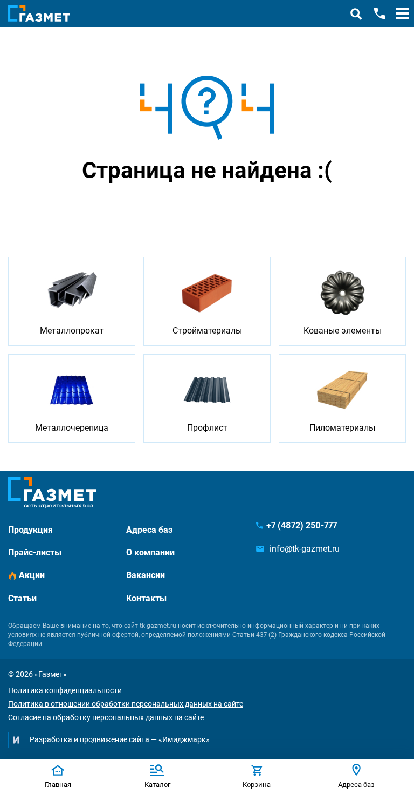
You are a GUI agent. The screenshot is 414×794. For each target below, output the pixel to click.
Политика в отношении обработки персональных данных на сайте (125, 704)
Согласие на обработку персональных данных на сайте (106, 717)
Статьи (22, 598)
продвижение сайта (114, 739)
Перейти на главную (173, 210)
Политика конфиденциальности (65, 690)
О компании (150, 552)
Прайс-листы (34, 552)
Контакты (146, 598)
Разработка (52, 739)
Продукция (30, 530)
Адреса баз (149, 530)
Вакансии (145, 575)
